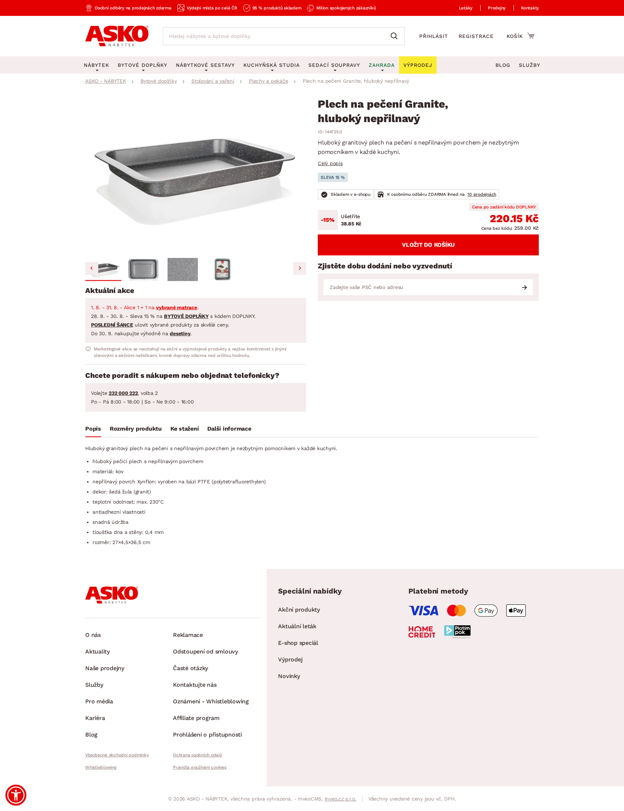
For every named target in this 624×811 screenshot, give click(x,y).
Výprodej (290, 659)
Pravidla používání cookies (199, 767)
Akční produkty (299, 609)
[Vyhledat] (396, 36)
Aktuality (97, 651)
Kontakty (530, 7)
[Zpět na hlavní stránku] (116, 36)
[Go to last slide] (91, 268)
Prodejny (497, 7)
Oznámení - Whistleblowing (211, 701)
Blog (502, 65)
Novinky (289, 676)
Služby (529, 65)
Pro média (99, 701)
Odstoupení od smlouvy (205, 651)
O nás (93, 634)
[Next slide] (299, 268)
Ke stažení (184, 428)
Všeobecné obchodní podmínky (116, 755)
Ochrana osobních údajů (197, 755)
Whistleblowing (100, 767)
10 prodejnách (481, 194)
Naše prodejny (104, 668)
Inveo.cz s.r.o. (340, 799)
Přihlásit (433, 36)
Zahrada (382, 65)
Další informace (229, 428)
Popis (93, 428)
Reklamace (188, 634)
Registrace (476, 36)
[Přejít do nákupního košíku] (520, 35)
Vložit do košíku (428, 244)
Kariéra (95, 718)
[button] (103, 269)
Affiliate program (196, 718)
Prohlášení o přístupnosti (207, 734)
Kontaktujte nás (194, 684)
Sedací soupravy (334, 65)
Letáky (466, 7)
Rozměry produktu (136, 428)
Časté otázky (190, 668)
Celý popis (330, 163)
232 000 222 (123, 393)
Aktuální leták (297, 626)
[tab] (93, 430)
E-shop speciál (298, 642)
